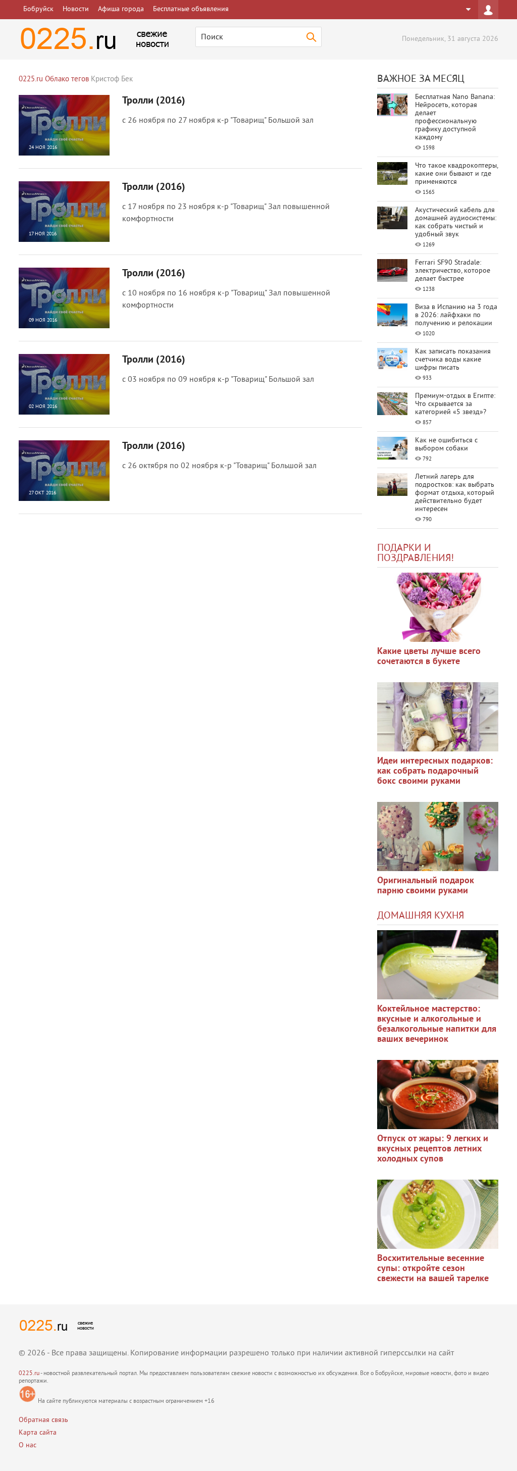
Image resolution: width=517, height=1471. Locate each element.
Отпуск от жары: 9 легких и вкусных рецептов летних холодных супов (432, 1149)
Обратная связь (43, 1420)
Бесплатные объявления (191, 9)
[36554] (437, 1214)
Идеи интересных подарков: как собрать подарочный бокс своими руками (435, 771)
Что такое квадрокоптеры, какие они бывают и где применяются (456, 174)
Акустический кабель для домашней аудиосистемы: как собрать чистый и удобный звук (455, 222)
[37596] (437, 1094)
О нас (27, 1445)
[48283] (437, 716)
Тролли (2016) (153, 101)
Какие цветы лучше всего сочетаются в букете (429, 657)
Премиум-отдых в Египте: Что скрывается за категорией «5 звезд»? (455, 404)
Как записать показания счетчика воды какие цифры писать (453, 359)
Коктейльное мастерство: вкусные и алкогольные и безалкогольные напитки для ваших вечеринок (436, 1024)
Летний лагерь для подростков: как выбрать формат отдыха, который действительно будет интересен (454, 493)
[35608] (437, 607)
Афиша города (121, 9)
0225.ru (29, 1374)
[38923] (437, 964)
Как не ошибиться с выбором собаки (446, 444)
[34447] (437, 836)
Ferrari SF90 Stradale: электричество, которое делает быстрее (452, 271)
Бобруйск (38, 9)
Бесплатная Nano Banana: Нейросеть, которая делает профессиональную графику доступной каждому (455, 117)
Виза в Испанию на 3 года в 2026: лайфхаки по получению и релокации (456, 315)
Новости (76, 9)
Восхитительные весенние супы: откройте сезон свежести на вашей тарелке (433, 1269)
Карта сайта (38, 1433)
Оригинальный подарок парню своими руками (425, 886)
